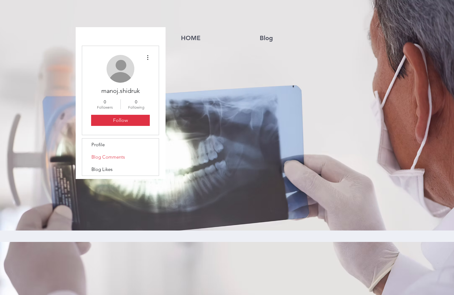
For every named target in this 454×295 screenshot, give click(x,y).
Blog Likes (101, 169)
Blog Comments (108, 157)
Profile (98, 145)
